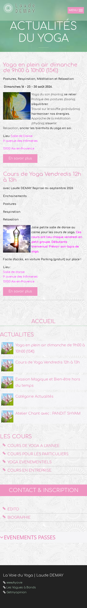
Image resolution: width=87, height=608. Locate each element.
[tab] (43, 537)
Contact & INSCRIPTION (44, 490)
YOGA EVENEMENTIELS (29, 462)
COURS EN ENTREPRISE (29, 470)
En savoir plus (20, 158)
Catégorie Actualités (34, 396)
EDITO (13, 509)
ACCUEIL (43, 321)
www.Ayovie (14, 582)
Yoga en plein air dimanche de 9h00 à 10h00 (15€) (40, 68)
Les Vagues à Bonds (21, 587)
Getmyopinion (16, 592)
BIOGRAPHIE (19, 517)
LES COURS (16, 436)
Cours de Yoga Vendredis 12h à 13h (42, 177)
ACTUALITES (17, 335)
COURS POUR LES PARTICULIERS (37, 454)
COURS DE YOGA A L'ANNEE (33, 446)
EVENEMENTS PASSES (29, 537)
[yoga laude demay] (20, 8)
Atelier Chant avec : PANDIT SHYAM (48, 413)
